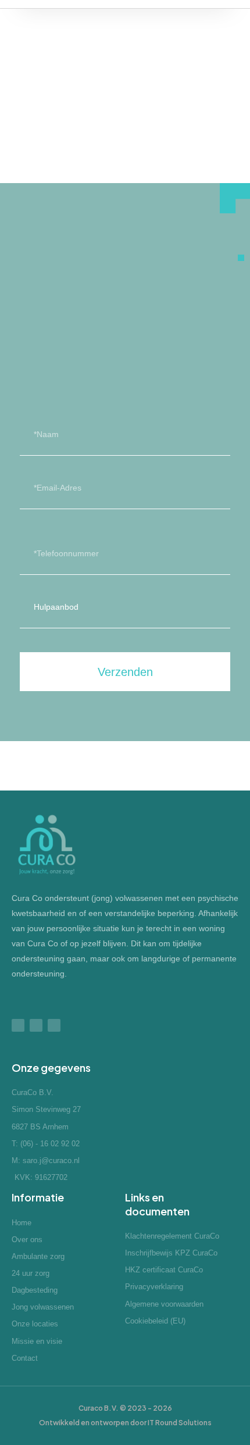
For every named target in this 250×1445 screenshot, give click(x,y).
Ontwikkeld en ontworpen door (125, 1422)
